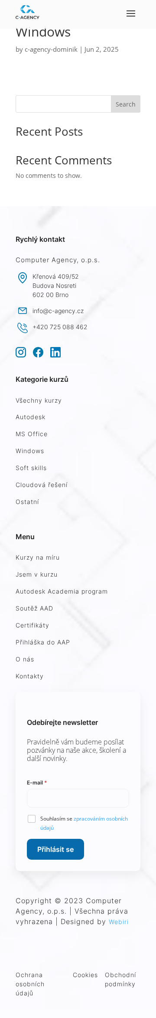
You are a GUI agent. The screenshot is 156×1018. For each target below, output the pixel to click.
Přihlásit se (55, 849)
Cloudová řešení (42, 484)
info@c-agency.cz (58, 310)
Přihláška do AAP (43, 642)
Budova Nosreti (54, 285)
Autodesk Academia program (62, 591)
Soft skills (31, 467)
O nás (25, 659)
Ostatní (27, 501)
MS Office (32, 433)
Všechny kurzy (39, 400)
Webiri (119, 921)
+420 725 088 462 (60, 326)
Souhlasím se (84, 823)
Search (126, 104)
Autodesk (31, 417)
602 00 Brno (50, 294)
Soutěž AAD (34, 608)
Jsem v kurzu (37, 574)
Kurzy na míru (38, 557)
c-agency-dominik (51, 49)
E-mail (37, 782)
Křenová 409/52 (55, 276)
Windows (30, 450)
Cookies (85, 974)
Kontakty (30, 676)
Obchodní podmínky (120, 979)
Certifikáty (32, 625)
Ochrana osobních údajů (30, 984)
